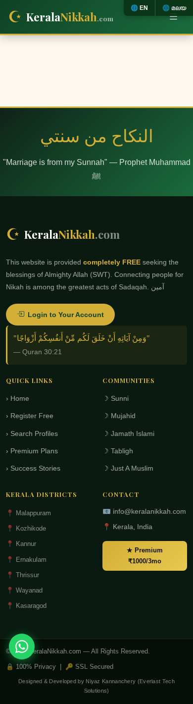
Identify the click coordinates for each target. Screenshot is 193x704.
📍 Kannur (21, 543)
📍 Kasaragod (26, 605)
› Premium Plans (32, 451)
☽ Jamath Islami (128, 433)
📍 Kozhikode (26, 528)
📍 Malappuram (28, 513)
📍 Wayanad (24, 590)
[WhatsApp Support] (22, 646)
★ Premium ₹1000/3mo (145, 555)
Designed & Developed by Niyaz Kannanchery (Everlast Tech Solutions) (96, 686)
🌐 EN (139, 7)
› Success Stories (33, 468)
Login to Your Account (66, 315)
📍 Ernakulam (26, 559)
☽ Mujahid (119, 416)
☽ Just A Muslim (127, 468)
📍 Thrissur (22, 575)
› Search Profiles (32, 433)
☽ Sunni (115, 398)
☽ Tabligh (117, 451)
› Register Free (29, 416)
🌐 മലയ (174, 7)
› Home (17, 398)
